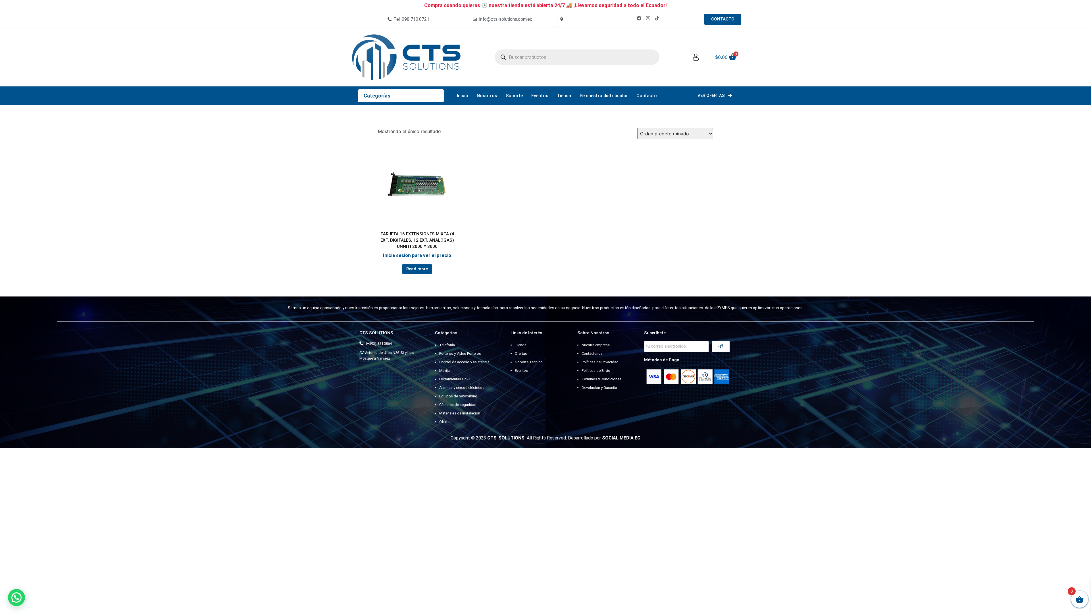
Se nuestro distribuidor (604, 95)
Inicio (462, 95)
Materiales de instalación (459, 413)
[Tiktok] (657, 18)
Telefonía (447, 345)
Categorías (377, 96)
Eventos (539, 95)
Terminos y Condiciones (601, 379)
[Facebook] (639, 18)
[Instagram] (648, 18)
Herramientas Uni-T (455, 379)
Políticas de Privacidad (600, 362)
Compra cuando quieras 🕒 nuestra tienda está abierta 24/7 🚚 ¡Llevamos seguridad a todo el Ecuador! (545, 5)
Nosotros (487, 95)
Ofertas (445, 422)
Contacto (646, 95)
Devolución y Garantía (599, 387)
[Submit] (721, 346)
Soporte (514, 95)
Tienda (564, 95)
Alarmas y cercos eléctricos (461, 387)
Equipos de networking (458, 396)
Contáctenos (592, 353)
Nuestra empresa (596, 345)
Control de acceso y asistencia (464, 362)
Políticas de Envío (596, 370)
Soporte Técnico (529, 362)
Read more (417, 268)
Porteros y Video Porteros (460, 353)
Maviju (444, 370)
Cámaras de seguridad (457, 405)
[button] (16, 597)
